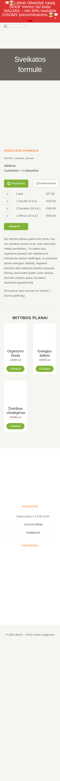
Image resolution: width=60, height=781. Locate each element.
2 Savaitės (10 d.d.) (28, 208)
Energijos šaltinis (45, 353)
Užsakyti (14, 226)
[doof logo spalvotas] (15, 25)
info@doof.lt (33, 532)
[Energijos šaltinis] (44, 334)
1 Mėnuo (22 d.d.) (27, 215)
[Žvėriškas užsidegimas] (15, 392)
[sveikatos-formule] (30, 116)
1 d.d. (19, 193)
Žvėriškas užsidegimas (15, 411)
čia (31, 282)
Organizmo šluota (15, 353)
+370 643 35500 (33, 524)
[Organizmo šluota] (15, 334)
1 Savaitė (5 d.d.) (27, 201)
